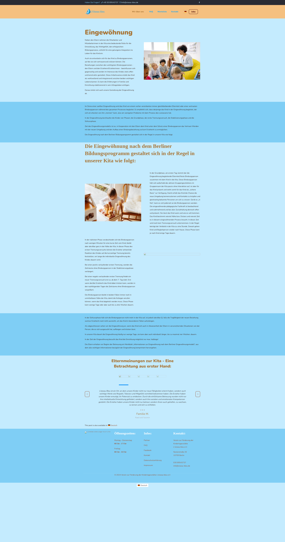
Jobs (193, 11)
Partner (147, 440)
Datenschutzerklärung (153, 460)
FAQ (145, 445)
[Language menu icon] (185, 12)
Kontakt (147, 455)
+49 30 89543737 (110, 2)
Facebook (147, 450)
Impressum (148, 465)
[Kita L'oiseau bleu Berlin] (95, 11)
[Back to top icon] (274, 537)
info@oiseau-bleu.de (129, 2)
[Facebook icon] (199, 2)
